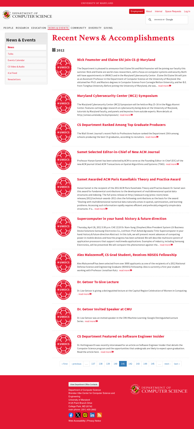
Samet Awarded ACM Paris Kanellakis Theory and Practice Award (129, 179)
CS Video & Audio (16, 66)
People (8, 27)
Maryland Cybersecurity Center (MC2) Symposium (117, 95)
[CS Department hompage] (158, 388)
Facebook (71, 415)
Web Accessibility (77, 420)
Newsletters (14, 79)
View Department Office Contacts (83, 384)
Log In (187, 11)
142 (130, 363)
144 (145, 363)
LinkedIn (92, 415)
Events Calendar (16, 60)
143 (138, 363)
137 (93, 363)
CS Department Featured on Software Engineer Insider (120, 336)
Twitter (78, 415)
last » (177, 363)
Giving (108, 27)
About (149, 11)
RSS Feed (99, 415)
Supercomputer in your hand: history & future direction (121, 218)
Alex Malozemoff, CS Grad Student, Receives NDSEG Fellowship (127, 254)
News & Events (58, 27)
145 (152, 363)
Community (78, 27)
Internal (158, 11)
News (11, 47)
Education (38, 27)
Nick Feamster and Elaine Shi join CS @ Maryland (116, 59)
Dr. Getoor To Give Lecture (98, 282)
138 (100, 363)
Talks (10, 53)
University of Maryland (97, 3)
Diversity (95, 27)
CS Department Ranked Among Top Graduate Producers (121, 124)
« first (65, 363)
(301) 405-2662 (88, 409)
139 (108, 363)
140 (115, 363)
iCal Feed (12, 72)
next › (167, 363)
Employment (137, 11)
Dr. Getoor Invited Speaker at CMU (104, 309)
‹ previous (76, 363)
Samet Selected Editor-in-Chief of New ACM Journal (118, 151)
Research (22, 27)
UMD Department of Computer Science (27, 14)
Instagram (85, 415)
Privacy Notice (94, 420)
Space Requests (173, 11)
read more (163, 85)
